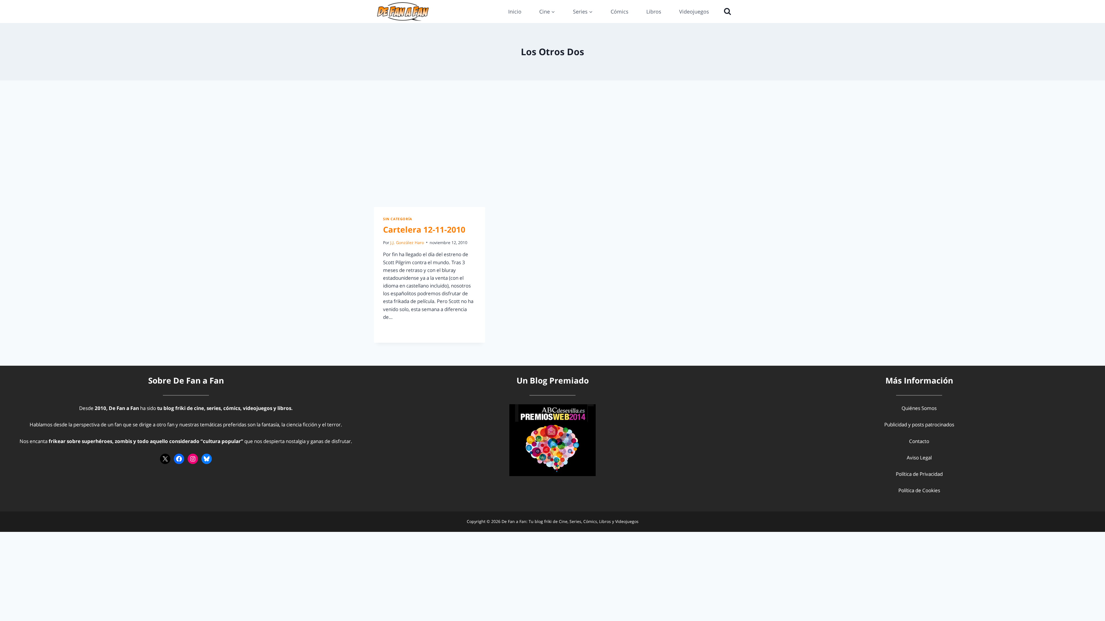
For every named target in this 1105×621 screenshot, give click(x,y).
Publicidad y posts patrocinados (919, 424)
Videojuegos (694, 11)
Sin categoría (397, 218)
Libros (653, 11)
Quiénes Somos (919, 408)
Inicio (514, 11)
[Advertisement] (552, 143)
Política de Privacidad (919, 474)
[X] (165, 459)
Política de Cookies (919, 490)
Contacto (919, 441)
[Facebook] (179, 459)
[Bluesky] (206, 459)
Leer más (396, 330)
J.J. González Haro (407, 242)
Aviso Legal (919, 457)
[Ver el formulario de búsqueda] (726, 11)
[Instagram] (193, 459)
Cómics (619, 11)
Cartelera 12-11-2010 (424, 229)
